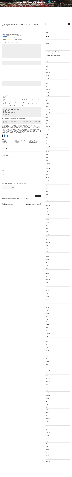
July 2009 (47, 373)
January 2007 (47, 393)
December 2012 (48, 310)
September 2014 (48, 279)
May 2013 (47, 302)
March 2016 (47, 251)
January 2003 (47, 458)
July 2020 (47, 171)
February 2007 (47, 392)
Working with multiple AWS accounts (20, 140)
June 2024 (47, 98)
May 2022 (47, 137)
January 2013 (47, 308)
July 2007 (47, 384)
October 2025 (47, 75)
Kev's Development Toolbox (31, 3)
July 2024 (47, 97)
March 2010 (47, 361)
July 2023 (47, 115)
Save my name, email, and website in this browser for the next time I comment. (15, 183)
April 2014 (47, 287)
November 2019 (48, 183)
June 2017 (47, 228)
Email (3, 174)
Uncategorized (47, 43)
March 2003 (47, 455)
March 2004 (47, 446)
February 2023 (47, 123)
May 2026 (47, 64)
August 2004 (47, 438)
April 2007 (47, 389)
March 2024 (47, 103)
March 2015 (47, 270)
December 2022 (48, 126)
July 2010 (47, 355)
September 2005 (48, 418)
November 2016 (48, 239)
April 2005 (47, 426)
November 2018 (48, 202)
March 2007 (47, 390)
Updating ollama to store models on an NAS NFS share (53, 48)
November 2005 (48, 415)
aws (4, 149)
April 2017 (47, 231)
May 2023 (47, 118)
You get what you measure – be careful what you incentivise (53, 55)
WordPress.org (48, 33)
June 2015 (47, 265)
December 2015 (48, 256)
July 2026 (47, 61)
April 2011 (47, 341)
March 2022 (47, 140)
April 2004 (47, 444)
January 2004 (47, 449)
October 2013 (47, 296)
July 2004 (47, 440)
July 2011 (47, 336)
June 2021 (47, 154)
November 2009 (48, 367)
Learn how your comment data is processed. (21, 198)
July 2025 (47, 80)
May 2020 (47, 174)
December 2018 (48, 200)
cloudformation (8, 149)
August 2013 (47, 299)
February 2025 (47, 86)
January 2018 (47, 217)
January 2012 (47, 327)
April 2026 (47, 66)
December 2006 (48, 395)
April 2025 (47, 83)
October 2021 (47, 148)
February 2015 (47, 271)
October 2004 (47, 435)
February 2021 (47, 160)
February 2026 (47, 69)
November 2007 (48, 378)
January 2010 (47, 364)
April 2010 (47, 359)
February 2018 (47, 216)
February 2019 (47, 197)
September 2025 (48, 77)
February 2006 (48, 410)
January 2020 (47, 180)
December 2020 (48, 163)
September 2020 (48, 168)
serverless (15, 149)
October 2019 (47, 185)
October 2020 (47, 166)
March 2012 (47, 324)
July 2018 (47, 208)
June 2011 (47, 338)
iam (11, 149)
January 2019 (47, 199)
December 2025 (48, 72)
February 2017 (47, 234)
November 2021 (48, 146)
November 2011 (48, 330)
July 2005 (47, 421)
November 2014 (48, 276)
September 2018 (48, 205)
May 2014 (47, 285)
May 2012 (47, 321)
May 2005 (47, 424)
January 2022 (47, 143)
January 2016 (47, 254)
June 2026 (47, 63)
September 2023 (48, 112)
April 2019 (47, 194)
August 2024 (47, 95)
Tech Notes (47, 41)
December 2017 (48, 219)
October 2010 (47, 350)
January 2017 (47, 236)
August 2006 (47, 401)
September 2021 (48, 149)
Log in (46, 29)
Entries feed (47, 30)
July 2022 (47, 134)
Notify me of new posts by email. (7, 193)
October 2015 (47, 259)
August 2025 (47, 78)
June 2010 (47, 356)
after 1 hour (16, 118)
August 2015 (47, 262)
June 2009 (47, 375)
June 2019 (47, 191)
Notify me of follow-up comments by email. (8, 190)
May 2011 (47, 339)
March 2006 (47, 409)
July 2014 (47, 282)
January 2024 (47, 106)
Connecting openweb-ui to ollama (50, 49)
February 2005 (48, 429)
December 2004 (48, 432)
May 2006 (47, 406)
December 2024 (48, 89)
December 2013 (48, 293)
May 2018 (47, 211)
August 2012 (47, 316)
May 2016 (47, 248)
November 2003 (48, 452)
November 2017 (48, 220)
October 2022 (47, 129)
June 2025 (47, 81)
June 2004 (47, 441)
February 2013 (47, 307)
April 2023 (47, 120)
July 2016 (47, 245)
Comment (4, 159)
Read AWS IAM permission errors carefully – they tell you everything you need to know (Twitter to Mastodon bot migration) (33, 141)
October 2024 (47, 92)
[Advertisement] (36, 13)
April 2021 (47, 157)
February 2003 (48, 457)
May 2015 (47, 267)
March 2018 (47, 214)
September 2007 (48, 381)
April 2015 (47, 268)
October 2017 (47, 222)
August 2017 (47, 225)
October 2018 (47, 203)
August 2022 (47, 132)
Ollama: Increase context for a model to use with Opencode (53, 53)
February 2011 (47, 344)
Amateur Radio (48, 38)
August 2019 (47, 188)
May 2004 (47, 443)
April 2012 (47, 322)
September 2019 (48, 186)
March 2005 (47, 427)
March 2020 (47, 177)
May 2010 (47, 358)
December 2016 (48, 237)
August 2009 (47, 372)
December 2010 (48, 347)
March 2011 (47, 342)
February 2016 (47, 253)
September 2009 (48, 370)
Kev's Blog (5, 148)
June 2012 (47, 319)
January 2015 (47, 273)
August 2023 (47, 114)
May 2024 (47, 100)
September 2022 (48, 131)
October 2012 (47, 313)
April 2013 (47, 304)
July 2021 (47, 152)
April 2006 (47, 407)
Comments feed (48, 32)
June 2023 (47, 117)
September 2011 (48, 333)
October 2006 (47, 398)
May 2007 (47, 387)
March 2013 (47, 305)
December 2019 (48, 182)
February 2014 (47, 290)
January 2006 (47, 412)
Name (3, 170)
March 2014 (47, 288)
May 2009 (47, 376)
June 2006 (47, 404)
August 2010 (47, 353)
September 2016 (48, 242)
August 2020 (47, 169)
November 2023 (48, 109)
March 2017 (47, 233)
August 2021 (47, 151)
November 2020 (48, 165)
